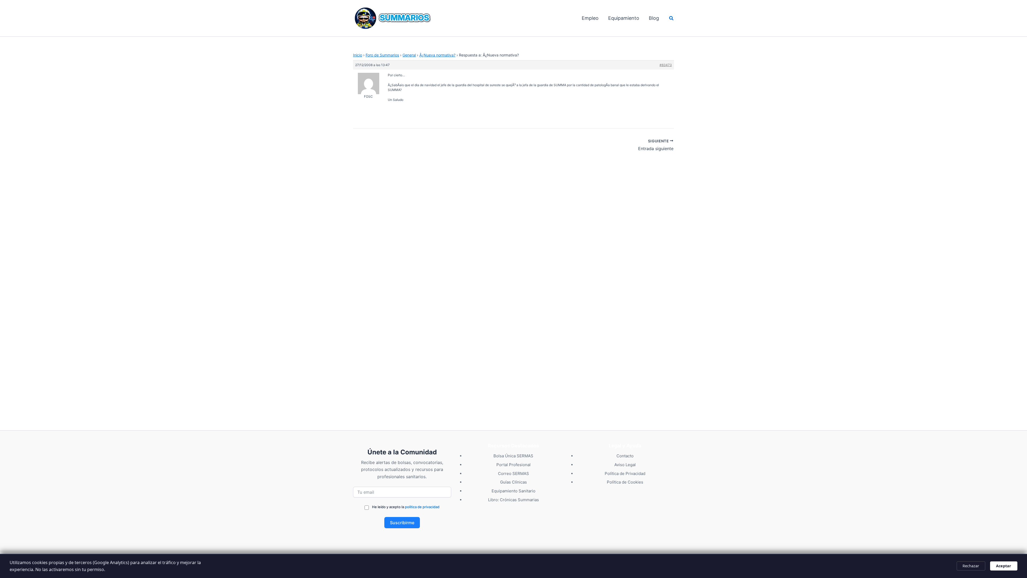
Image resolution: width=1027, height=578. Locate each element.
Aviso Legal (625, 464)
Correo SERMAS (513, 473)
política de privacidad (422, 507)
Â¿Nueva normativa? (437, 55)
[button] (671, 18)
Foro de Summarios (382, 55)
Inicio (357, 55)
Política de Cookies (625, 482)
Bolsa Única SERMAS (513, 455)
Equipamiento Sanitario (513, 490)
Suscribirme (402, 522)
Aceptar (1003, 565)
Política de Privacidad (625, 473)
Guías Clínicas (513, 482)
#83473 (666, 65)
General (409, 55)
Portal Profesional (513, 464)
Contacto (625, 455)
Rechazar (971, 565)
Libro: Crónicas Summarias (513, 499)
